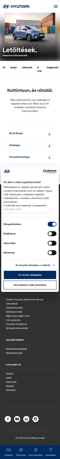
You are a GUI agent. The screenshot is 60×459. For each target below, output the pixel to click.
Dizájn (13, 67)
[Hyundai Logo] (15, 6)
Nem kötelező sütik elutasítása (30, 285)
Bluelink (10, 386)
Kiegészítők (53, 67)
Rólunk (9, 373)
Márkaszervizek (14, 311)
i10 (3, 67)
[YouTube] (17, 419)
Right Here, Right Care (17, 315)
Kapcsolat (11, 381)
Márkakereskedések (16, 348)
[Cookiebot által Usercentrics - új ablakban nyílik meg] (43, 172)
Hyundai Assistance (16, 324)
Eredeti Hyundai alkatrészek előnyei (24, 299)
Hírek (8, 377)
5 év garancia (13, 320)
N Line (39, 69)
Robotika (11, 390)
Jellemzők (27, 67)
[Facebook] (8, 419)
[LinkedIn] (26, 419)
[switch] (52, 233)
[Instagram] (35, 419)
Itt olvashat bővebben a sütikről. (33, 265)
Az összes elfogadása (30, 275)
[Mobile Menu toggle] (56, 6)
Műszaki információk (17, 328)
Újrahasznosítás (14, 307)
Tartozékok (12, 303)
